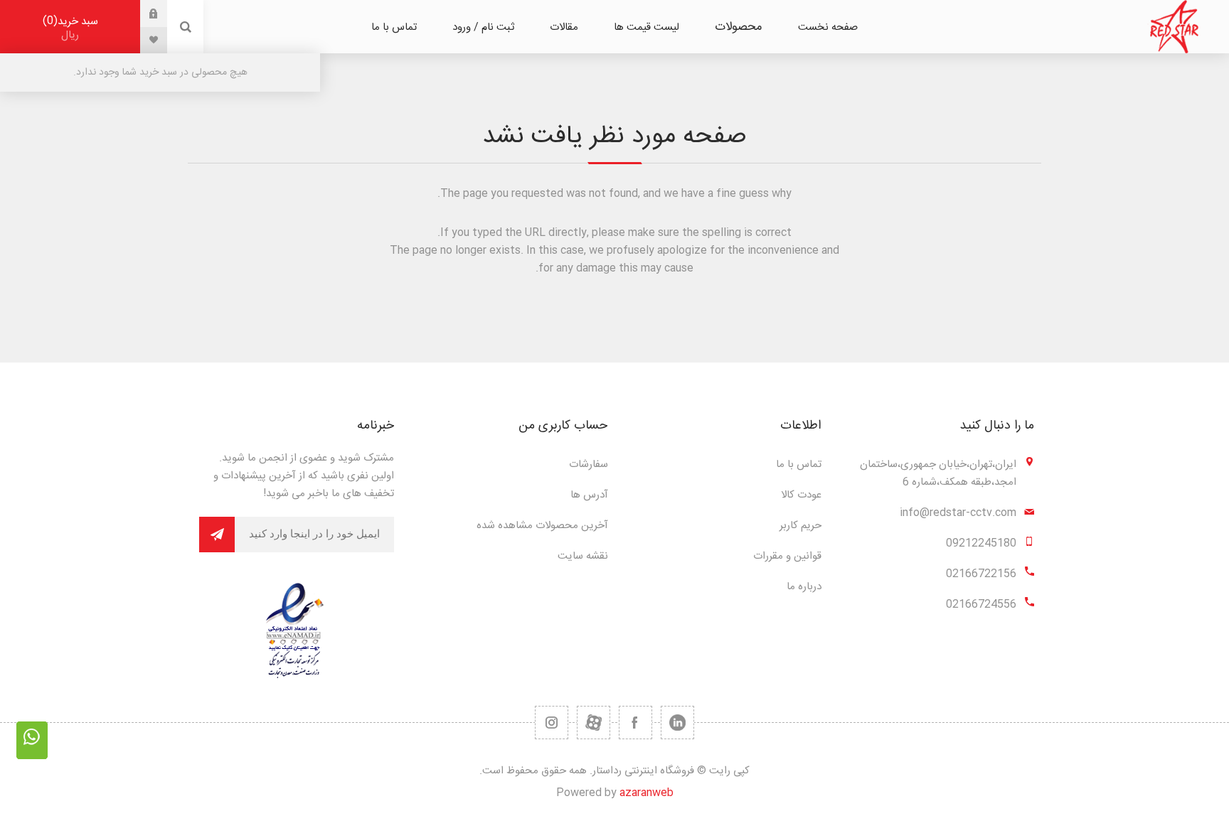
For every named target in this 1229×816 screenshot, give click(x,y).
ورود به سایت (143, 13)
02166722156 (981, 574)
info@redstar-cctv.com (958, 513)
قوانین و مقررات (787, 556)
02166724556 (981, 604)
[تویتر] (677, 722)
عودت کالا (801, 495)
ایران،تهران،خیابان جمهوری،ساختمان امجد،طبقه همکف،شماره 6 (938, 473)
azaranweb (646, 793)
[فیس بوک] (635, 722)
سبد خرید (72, 28)
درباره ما (804, 587)
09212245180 (981, 543)
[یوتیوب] (593, 722)
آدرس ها (589, 495)
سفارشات (588, 464)
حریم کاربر (800, 526)
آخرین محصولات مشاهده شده (542, 526)
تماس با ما (798, 464)
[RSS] (551, 722)
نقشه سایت (583, 556)
